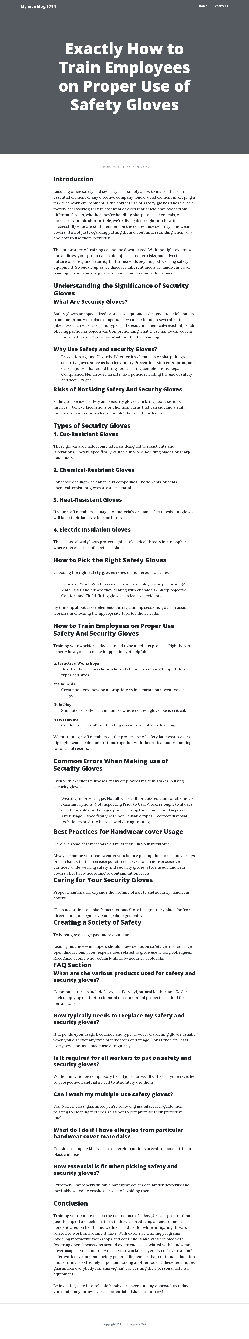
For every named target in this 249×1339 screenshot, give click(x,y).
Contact (222, 6)
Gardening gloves (165, 1034)
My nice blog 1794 (38, 6)
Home (203, 6)
